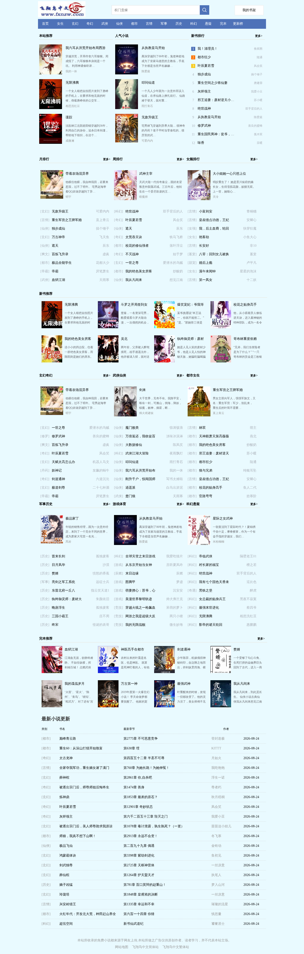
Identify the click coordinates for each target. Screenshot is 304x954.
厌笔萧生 (102, 271)
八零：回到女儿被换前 (214, 255)
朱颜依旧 (102, 599)
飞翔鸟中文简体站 (145, 947)
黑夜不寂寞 (248, 599)
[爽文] (44, 254)
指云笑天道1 (100, 590)
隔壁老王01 (248, 556)
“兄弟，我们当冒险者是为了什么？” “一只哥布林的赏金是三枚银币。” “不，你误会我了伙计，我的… (247, 357)
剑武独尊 (66, 865)
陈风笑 (178, 445)
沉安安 (178, 590)
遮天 (55, 245)
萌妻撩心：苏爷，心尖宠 (140, 592)
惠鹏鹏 (251, 624)
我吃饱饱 (218, 768)
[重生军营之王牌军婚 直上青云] (199, 416)
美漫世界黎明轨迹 (138, 599)
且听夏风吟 (174, 565)
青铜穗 (251, 211)
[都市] (44, 263)
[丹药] (44, 470)
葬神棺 (64, 777)
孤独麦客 (102, 556)
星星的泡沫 (248, 271)
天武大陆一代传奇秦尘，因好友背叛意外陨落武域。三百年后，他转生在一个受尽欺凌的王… (160, 186)
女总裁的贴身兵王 (212, 599)
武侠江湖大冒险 (137, 453)
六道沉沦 (102, 479)
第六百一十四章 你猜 (139, 914)
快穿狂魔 (249, 228)
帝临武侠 (205, 556)
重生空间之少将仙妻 (213, 83)
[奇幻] (118, 220)
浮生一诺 (218, 777)
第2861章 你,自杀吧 (138, 777)
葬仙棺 (64, 875)
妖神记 (57, 470)
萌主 (253, 427)
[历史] (44, 556)
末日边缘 (132, 573)
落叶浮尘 (176, 245)
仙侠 (119, 23)
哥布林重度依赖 (245, 339)
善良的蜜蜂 (255, 125)
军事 (164, 23)
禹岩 (68, 541)
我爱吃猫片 (174, 556)
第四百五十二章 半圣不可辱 (144, 758)
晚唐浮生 (58, 607)
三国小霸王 (60, 616)
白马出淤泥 (174, 487)
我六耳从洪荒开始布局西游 (85, 48)
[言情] (44, 220)
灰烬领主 (204, 91)
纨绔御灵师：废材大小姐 (67, 600)
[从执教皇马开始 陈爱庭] (126, 74)
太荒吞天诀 (133, 237)
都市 (134, 23)
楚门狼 (130, 496)
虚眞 (106, 254)
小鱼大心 (249, 237)
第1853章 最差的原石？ (141, 797)
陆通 (259, 57)
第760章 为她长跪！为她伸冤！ (146, 768)
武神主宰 (145, 173)
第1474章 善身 (134, 787)
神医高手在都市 (132, 649)
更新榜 (238, 23)
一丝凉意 (218, 865)
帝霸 (55, 271)
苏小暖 (258, 100)
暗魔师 (143, 196)
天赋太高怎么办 (63, 462)
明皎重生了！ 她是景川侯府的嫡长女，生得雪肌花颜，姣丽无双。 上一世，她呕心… (234, 186)
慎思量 (216, 914)
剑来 (142, 390)
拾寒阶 (251, 496)
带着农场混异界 (77, 173)
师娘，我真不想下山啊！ (77, 836)
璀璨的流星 (219, 904)
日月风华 (58, 565)
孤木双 (258, 134)
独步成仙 (204, 74)
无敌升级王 (150, 117)
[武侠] (44, 280)
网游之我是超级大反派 (140, 617)
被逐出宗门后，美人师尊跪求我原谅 (86, 826)
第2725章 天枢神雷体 (139, 865)
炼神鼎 (64, 797)
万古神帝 (58, 237)
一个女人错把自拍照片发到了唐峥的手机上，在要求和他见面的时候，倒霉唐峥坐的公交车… (87, 95)
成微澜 (70, 140)
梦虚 (179, 582)
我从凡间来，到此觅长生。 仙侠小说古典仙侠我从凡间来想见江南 (247, 696)
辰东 (106, 245)
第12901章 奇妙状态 (138, 807)
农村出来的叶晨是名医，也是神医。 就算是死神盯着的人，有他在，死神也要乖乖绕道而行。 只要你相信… (135, 667)
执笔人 (216, 875)
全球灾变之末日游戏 (140, 556)
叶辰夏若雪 (206, 65)
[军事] (44, 582)
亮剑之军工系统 (63, 582)
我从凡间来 (133, 280)
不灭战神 (132, 254)
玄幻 (75, 23)
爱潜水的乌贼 (173, 263)
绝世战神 (204, 108)
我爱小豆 (256, 91)
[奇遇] (192, 590)
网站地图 (121, 947)
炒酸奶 (178, 271)
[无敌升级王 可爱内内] (126, 141)
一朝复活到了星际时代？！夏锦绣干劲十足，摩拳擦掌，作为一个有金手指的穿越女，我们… (234, 531)
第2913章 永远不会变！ (141, 836)
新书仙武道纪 (133, 923)
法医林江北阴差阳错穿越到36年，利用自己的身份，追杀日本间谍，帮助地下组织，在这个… (87, 130)
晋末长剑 (58, 556)
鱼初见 (216, 855)
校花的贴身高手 (210, 487)
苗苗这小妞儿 (221, 826)
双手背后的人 (253, 108)
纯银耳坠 (249, 470)
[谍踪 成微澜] (50, 143)
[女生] (192, 237)
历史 (179, 23)
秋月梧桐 (218, 797)
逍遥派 (130, 487)
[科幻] (118, 211)
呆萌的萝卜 (174, 607)
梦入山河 (218, 885)
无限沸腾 (72, 82)
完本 (223, 23)
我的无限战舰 (135, 624)
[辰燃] (118, 573)
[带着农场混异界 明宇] (51, 197)
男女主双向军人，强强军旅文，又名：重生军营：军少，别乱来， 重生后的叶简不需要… (234, 403)
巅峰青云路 (67, 738)
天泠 (215, 196)
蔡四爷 (251, 607)
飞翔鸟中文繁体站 (175, 947)
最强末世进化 (209, 607)
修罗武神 (204, 125)
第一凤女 (205, 280)
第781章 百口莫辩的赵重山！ (145, 885)
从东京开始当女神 (138, 565)
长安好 (204, 245)
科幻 (193, 23)
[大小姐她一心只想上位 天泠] (199, 199)
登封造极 (218, 738)
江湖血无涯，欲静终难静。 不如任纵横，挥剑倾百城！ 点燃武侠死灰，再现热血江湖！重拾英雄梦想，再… (79, 667)
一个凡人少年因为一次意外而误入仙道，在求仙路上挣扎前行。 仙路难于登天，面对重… (163, 95)
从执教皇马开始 (153, 48)
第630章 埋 (131, 748)
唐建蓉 (258, 83)
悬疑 (208, 23)
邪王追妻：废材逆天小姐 (214, 455)
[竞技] (118, 607)
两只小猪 (176, 616)
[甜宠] (192, 263)
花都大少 (102, 263)
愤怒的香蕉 (101, 573)
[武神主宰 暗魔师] (125, 199)
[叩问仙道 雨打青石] (126, 108)
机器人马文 (101, 462)
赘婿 (55, 573)
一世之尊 (132, 263)
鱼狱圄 (258, 48)
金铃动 (216, 846)
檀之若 (251, 565)
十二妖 (251, 280)
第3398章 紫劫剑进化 (139, 855)
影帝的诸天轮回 (210, 624)
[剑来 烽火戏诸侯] (125, 416)
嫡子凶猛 (66, 885)
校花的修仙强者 (137, 245)
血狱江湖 (58, 280)
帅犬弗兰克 (174, 599)
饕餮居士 (218, 923)
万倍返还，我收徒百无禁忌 (140, 437)
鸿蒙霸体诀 (67, 855)
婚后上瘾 (205, 263)
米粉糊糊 (218, 541)
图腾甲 (130, 582)
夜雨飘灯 (176, 453)
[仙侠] (44, 228)
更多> (258, 36)
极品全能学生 (62, 263)
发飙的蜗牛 (101, 470)
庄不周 (104, 616)
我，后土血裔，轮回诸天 (214, 230)
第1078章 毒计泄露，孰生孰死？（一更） (154, 826)
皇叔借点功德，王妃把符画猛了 (214, 221)
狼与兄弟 (205, 470)
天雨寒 (104, 280)
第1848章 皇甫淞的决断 (141, 894)
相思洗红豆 (73, 106)
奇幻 (89, 23)
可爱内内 (147, 140)
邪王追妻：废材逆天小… (216, 100)
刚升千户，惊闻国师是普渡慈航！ (140, 480)
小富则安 (205, 211)
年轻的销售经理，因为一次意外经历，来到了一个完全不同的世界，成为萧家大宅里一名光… (87, 531)
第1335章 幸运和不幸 (139, 904)
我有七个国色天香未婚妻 (214, 583)
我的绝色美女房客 (138, 271)
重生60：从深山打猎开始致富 (81, 748)
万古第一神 (129, 683)
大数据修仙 (133, 445)
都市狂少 (204, 57)
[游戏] (118, 565)
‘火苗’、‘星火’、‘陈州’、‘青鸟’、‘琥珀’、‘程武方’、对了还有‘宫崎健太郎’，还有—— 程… (79, 701)
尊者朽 (216, 787)
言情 (149, 23)
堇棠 (253, 254)
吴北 (124, 339)
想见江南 (176, 280)
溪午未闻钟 (207, 271)
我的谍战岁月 (75, 683)
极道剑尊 (58, 487)
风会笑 (258, 65)
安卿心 (251, 220)
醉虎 (253, 590)
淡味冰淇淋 (174, 436)
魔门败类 (132, 427)
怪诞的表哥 (101, 624)
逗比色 (251, 582)
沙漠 (106, 565)
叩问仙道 (148, 82)
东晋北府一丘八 (63, 590)
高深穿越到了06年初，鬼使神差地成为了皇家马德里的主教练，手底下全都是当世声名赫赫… (163, 61)
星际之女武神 (223, 518)
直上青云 (102, 220)
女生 (60, 23)
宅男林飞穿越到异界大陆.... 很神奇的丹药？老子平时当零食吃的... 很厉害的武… (163, 130)
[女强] (192, 228)
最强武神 (183, 683)
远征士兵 (102, 582)
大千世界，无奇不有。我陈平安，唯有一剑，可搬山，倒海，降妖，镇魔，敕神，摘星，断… (160, 403)
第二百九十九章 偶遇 (139, 846)
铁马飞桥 (176, 237)
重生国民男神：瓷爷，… (216, 134)
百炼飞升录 (60, 254)
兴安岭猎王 (67, 904)
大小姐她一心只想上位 (229, 173)
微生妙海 (176, 624)
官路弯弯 (205, 496)
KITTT (216, 748)
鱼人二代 (249, 487)
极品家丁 (72, 518)
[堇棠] (192, 254)
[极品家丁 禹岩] (51, 542)
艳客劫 (204, 237)
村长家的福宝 (209, 565)
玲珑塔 (64, 894)
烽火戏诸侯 (146, 413)
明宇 (68, 196)
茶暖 (259, 143)
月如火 (216, 758)
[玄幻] (44, 211)
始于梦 (178, 254)
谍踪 (69, 117)
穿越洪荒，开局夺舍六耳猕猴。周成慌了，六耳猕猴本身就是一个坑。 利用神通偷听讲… (87, 61)
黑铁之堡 (205, 590)
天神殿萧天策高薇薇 (214, 436)
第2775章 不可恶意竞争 (141, 738)
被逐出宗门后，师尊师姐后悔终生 (84, 787)
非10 (253, 245)
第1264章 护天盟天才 (139, 875)
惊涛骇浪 (176, 427)
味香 (201, 143)
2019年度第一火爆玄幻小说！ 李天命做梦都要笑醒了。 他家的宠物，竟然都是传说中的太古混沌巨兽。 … (135, 701)
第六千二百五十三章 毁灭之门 (146, 816)
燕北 (253, 436)
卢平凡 (251, 263)
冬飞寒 (216, 836)
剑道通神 (58, 479)
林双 (202, 427)
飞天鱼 (104, 237)
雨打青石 (147, 106)
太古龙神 (66, 758)
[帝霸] (44, 271)
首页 (45, 23)
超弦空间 (66, 923)
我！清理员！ (208, 48)
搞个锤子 (256, 74)
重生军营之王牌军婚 (67, 220)
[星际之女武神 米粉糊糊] (199, 544)
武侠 (104, 23)
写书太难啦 (174, 479)
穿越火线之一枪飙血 (140, 607)
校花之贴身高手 (245, 304)
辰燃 (179, 573)
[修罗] (44, 436)
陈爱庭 (146, 71)
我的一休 (71, 71)
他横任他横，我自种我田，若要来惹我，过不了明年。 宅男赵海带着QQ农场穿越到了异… (87, 186)
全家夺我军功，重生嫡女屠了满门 (84, 768)
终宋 (55, 624)
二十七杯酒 (101, 487)
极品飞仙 (66, 846)
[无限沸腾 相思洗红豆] (50, 108)
